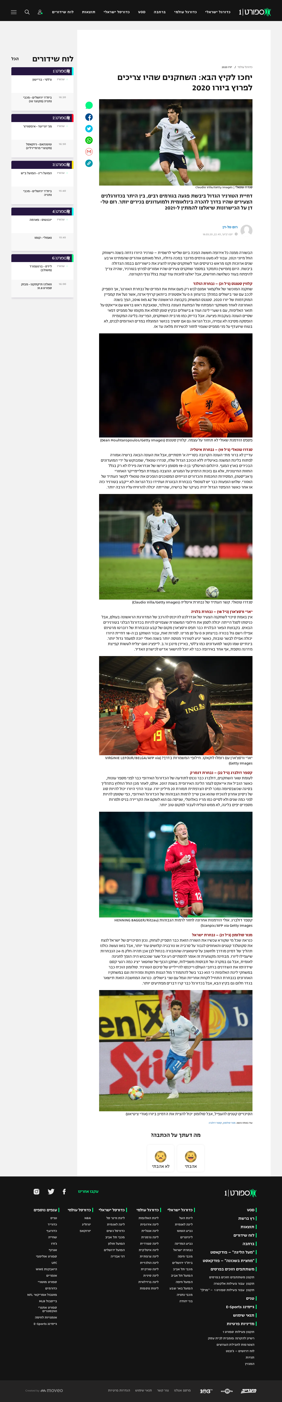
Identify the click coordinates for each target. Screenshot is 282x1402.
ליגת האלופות (149, 1218)
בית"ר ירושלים (182, 1262)
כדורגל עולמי (185, 12)
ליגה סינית (151, 1275)
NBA (87, 1218)
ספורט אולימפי (46, 1256)
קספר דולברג (215, 1123)
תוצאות (88, 12)
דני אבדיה (118, 1256)
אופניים (51, 1275)
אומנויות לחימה (46, 1317)
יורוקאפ (85, 1231)
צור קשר (162, 1390)
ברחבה (160, 12)
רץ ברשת (246, 1218)
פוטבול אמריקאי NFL (42, 1294)
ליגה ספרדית (149, 1243)
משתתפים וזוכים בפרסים (232, 1269)
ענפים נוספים (45, 1210)
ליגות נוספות (149, 1288)
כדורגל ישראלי (218, 12)
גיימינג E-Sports (240, 1307)
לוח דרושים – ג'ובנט (240, 1351)
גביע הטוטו (185, 1231)
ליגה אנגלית (150, 1231)
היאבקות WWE (46, 1269)
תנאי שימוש (243, 1315)
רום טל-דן (230, 227)
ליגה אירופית (149, 1224)
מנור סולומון (229, 1123)
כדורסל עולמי (79, 1210)
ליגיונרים (186, 1237)
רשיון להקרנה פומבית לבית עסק (231, 1338)
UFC (54, 1262)
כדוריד (52, 1224)
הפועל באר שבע (180, 1288)
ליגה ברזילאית (148, 1282)
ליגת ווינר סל (115, 1218)
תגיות (250, 1357)
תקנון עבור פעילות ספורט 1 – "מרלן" (227, 1290)
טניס (250, 1298)
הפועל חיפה (184, 1282)
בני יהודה (186, 1301)
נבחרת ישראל (183, 1250)
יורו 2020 (227, 67)
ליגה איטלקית (149, 1250)
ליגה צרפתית (149, 1256)
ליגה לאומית (184, 1224)
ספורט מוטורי (47, 1282)
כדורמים (51, 1288)
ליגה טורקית (150, 1269)
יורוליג (86, 1224)
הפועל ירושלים (114, 1250)
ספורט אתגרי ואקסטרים (47, 1309)
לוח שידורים (62, 12)
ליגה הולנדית (149, 1262)
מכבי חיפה (185, 1256)
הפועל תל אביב (181, 1275)
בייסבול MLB (48, 1301)
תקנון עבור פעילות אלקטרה (234, 1283)
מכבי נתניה (185, 1294)
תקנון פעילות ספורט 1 (238, 1332)
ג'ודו (54, 1243)
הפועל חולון (116, 1243)
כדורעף (51, 1231)
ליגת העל (186, 1218)
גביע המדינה (184, 1243)
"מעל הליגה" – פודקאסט (232, 1252)
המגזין (249, 1364)
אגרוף (53, 1250)
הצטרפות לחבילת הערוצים (235, 1344)
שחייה (52, 1237)
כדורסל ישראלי (117, 12)
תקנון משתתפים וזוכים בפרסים (231, 1277)
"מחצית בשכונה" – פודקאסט (228, 1261)
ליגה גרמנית (150, 1237)
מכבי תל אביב (182, 1269)
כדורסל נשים (116, 1231)
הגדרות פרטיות (119, 1390)
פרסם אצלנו (182, 1390)
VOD (142, 12)
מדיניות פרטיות (240, 1324)
